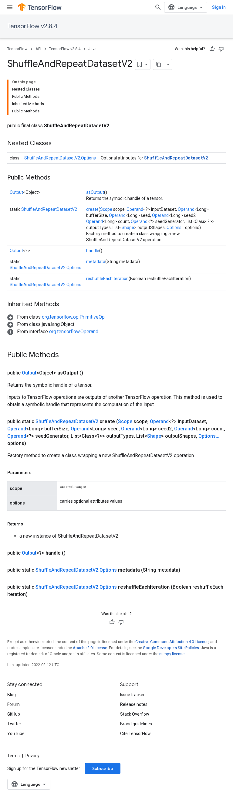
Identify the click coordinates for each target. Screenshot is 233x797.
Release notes (133, 704)
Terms (13, 755)
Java (92, 48)
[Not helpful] (221, 48)
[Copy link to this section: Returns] (29, 524)
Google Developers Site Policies (171, 647)
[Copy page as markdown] (158, 64)
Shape (128, 227)
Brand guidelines (136, 723)
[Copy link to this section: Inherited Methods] (65, 304)
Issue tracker (132, 694)
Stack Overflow (134, 714)
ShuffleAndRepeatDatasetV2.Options (60, 158)
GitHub (13, 714)
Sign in (219, 7)
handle (92, 250)
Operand (135, 209)
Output (16, 192)
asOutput (95, 192)
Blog (11, 694)
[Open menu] (10, 7)
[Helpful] (212, 48)
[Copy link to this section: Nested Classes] (58, 143)
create (92, 209)
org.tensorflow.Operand (73, 331)
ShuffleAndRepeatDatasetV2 (176, 158)
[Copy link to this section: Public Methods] (56, 178)
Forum (13, 704)
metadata (95, 261)
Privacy (32, 755)
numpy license (171, 654)
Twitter (14, 723)
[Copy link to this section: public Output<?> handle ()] (73, 553)
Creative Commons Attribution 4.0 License (171, 641)
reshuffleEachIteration (107, 278)
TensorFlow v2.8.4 (32, 26)
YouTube (16, 733)
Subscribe (102, 768)
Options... (175, 227)
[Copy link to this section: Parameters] (38, 472)
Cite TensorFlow (135, 733)
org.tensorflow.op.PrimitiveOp (73, 317)
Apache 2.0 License (90, 647)
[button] (56, 317)
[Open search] (158, 7)
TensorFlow (17, 48)
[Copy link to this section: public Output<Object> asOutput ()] (90, 373)
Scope (106, 209)
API (38, 48)
